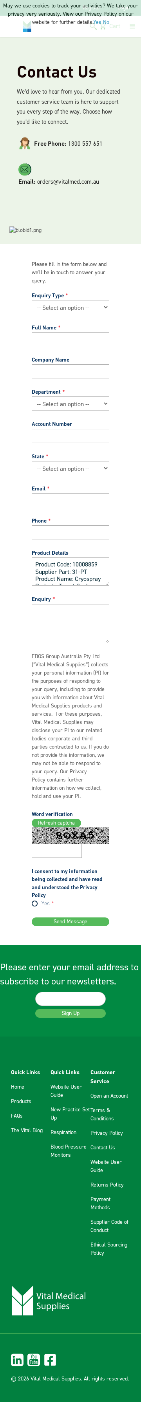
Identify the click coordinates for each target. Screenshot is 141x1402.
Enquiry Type (48, 295)
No (106, 22)
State (38, 456)
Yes (46, 903)
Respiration (63, 1132)
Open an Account (109, 1096)
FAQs (17, 1116)
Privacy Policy (106, 1133)
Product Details (50, 552)
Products (21, 1101)
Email (38, 488)
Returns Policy (107, 1185)
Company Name (50, 359)
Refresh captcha (56, 823)
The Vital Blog (27, 1130)
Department (46, 391)
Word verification (52, 813)
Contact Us (102, 1147)
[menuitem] (70, 1360)
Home (17, 1087)
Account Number (52, 423)
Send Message (70, 921)
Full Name (44, 327)
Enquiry (41, 598)
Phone (39, 520)
